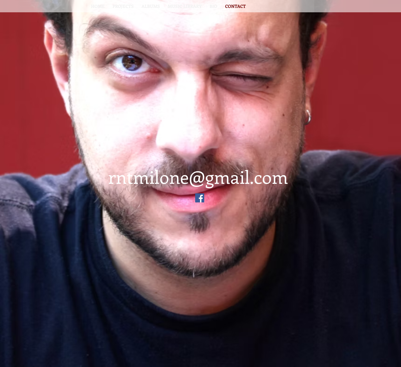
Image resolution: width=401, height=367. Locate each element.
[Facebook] (199, 197)
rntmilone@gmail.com (198, 176)
